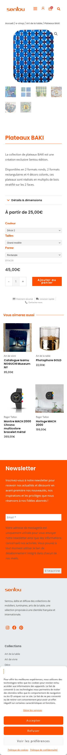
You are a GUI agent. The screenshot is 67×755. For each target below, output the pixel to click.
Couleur (10, 223)
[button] (35, 8)
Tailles (9, 235)
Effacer (9, 260)
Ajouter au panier (47, 281)
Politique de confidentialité (44, 749)
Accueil (9, 23)
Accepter (33, 720)
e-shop (20, 23)
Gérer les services (32, 710)
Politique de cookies (18, 749)
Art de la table (34, 23)
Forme (9, 247)
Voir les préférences (33, 741)
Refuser (33, 731)
